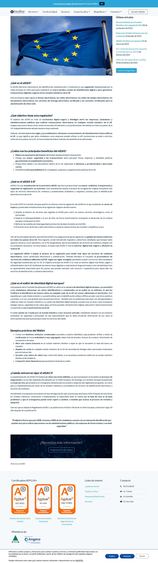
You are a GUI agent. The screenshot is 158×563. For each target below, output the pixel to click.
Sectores (65, 11)
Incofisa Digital (50, 11)
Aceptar (112, 556)
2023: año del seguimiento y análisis (131, 59)
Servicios (32, 11)
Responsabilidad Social (94, 496)
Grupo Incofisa (81, 11)
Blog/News (99, 11)
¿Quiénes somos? (92, 486)
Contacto (115, 11)
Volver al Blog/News (126, 70)
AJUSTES (79, 561)
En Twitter (127, 491)
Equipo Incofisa (91, 491)
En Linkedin (128, 496)
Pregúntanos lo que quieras (61, 450)
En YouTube (128, 501)
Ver (102, 4)
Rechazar (127, 556)
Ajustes (142, 556)
